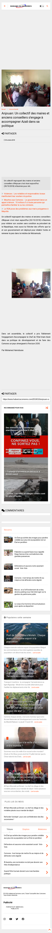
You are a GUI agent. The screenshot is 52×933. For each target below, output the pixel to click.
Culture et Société (13, 109)
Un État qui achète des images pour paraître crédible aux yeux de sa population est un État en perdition (31, 540)
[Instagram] (5, 919)
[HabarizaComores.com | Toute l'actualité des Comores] (21, 7)
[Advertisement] (26, 39)
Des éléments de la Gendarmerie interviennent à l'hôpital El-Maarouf (22, 429)
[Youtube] (10, 919)
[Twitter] (17, 919)
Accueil (4, 109)
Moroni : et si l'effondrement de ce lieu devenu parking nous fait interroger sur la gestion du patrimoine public (30, 592)
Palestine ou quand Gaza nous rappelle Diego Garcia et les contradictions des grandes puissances (29, 554)
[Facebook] (23, 919)
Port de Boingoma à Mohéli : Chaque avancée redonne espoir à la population (25, 638)
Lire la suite (37, 653)
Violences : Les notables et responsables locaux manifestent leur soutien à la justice (23, 195)
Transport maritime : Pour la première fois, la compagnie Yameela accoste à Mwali (21, 673)
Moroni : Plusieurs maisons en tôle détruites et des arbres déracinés (22, 450)
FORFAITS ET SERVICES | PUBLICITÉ (15, 908)
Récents (8, 530)
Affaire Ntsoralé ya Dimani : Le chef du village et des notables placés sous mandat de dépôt (25, 777)
